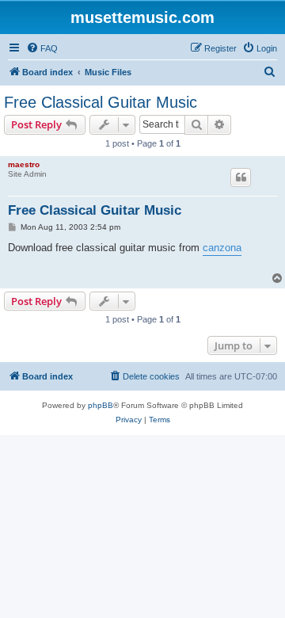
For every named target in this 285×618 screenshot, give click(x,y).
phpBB (100, 405)
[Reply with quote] (240, 177)
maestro (24, 164)
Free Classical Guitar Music (100, 102)
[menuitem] (42, 48)
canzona (222, 248)
